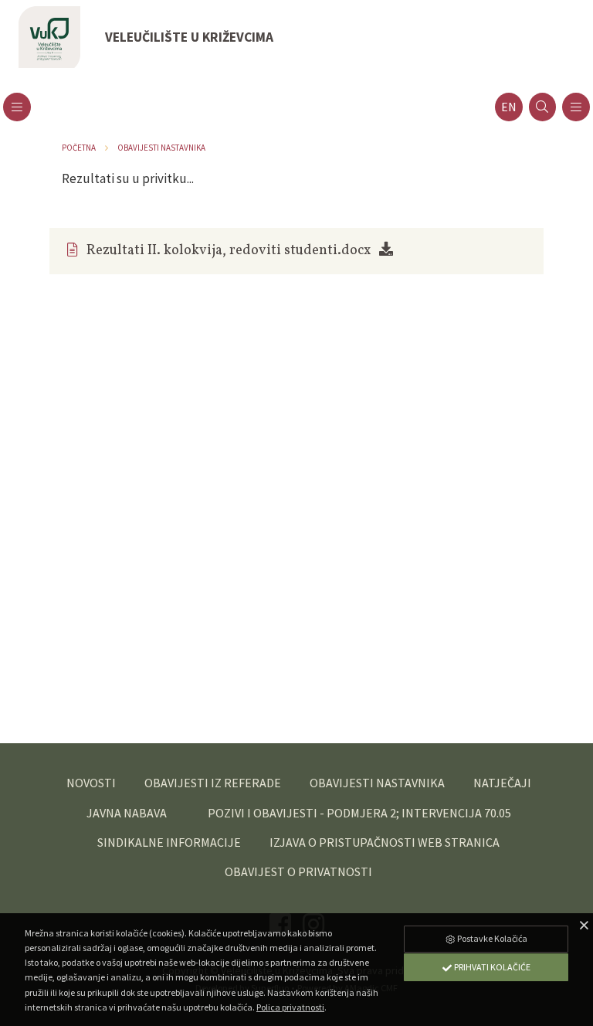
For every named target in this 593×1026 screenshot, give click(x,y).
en (509, 107)
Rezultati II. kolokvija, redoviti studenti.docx (228, 250)
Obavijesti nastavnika (161, 147)
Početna (79, 147)
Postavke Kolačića (491, 938)
